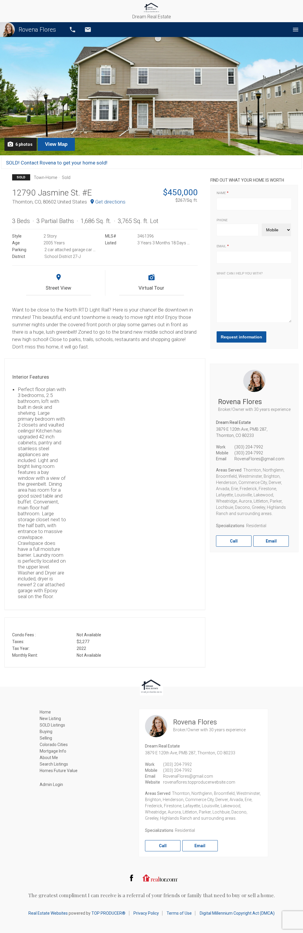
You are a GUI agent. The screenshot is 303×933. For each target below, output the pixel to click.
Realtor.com (160, 878)
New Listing (50, 718)
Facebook (131, 878)
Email (87, 29)
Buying (46, 731)
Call (72, 29)
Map (56, 144)
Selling (46, 738)
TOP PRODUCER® (108, 913)
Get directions (110, 202)
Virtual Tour (151, 288)
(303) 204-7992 (248, 447)
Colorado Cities (54, 744)
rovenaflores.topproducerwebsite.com (199, 782)
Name (221, 193)
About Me (49, 757)
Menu (295, 29)
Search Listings (54, 764)
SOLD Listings (52, 725)
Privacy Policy (146, 913)
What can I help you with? (239, 273)
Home (45, 712)
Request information (241, 337)
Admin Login (51, 784)
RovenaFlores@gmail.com (259, 458)
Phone (222, 220)
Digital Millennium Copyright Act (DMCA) (237, 913)
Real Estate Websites (48, 913)
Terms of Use (179, 913)
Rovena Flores (37, 29)
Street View (58, 288)
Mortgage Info (53, 751)
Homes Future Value (59, 770)
